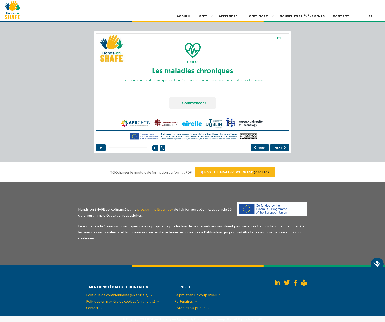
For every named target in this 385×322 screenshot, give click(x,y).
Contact (92, 307)
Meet (203, 16)
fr (371, 16)
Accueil (183, 16)
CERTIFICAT (258, 16)
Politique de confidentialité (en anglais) (117, 295)
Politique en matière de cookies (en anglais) (120, 301)
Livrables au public (190, 307)
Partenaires (184, 301)
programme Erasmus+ (155, 209)
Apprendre (228, 16)
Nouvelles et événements (302, 16)
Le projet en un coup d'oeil (196, 295)
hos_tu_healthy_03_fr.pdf (228, 172)
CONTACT (341, 16)
